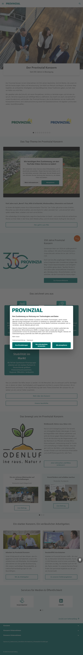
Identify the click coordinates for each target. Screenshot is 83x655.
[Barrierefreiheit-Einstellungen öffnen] (80, 560)
